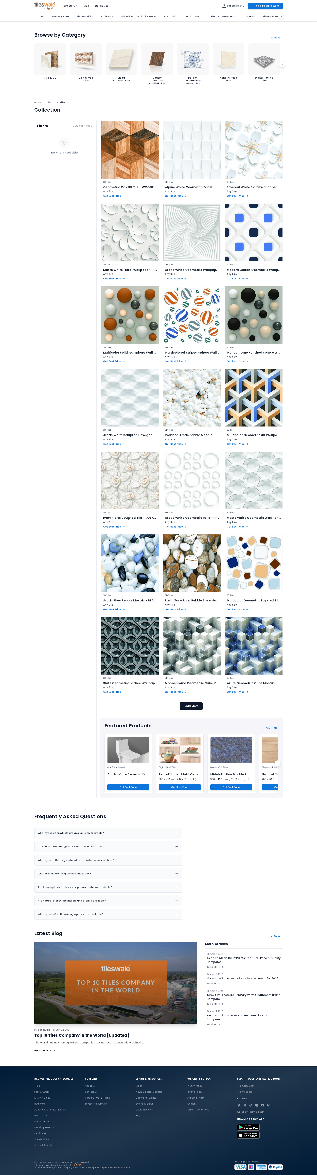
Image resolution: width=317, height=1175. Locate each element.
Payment (192, 1103)
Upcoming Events (146, 1097)
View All (276, 37)
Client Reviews (144, 1109)
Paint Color (40, 1115)
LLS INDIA (76, 1165)
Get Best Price (128, 787)
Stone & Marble (43, 1145)
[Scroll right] (282, 64)
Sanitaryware (42, 1091)
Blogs (139, 1085)
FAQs (139, 1115)
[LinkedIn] (256, 1105)
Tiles (49, 102)
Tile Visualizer (245, 1091)
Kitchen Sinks (42, 1097)
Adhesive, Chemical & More (50, 1109)
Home (38, 102)
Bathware (39, 1103)
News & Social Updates (149, 1091)
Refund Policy (194, 1091)
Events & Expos (144, 1103)
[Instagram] (268, 1105)
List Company (235, 6)
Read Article (42, 1050)
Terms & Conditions (198, 1109)
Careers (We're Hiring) (98, 1097)
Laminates (40, 1133)
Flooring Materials (45, 1127)
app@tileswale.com (253, 1111)
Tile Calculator (245, 1085)
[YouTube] (262, 1105)
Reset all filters (82, 126)
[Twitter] (245, 1105)
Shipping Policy (196, 1097)
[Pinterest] (250, 1105)
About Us (90, 1085)
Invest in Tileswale (96, 1103)
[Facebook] (239, 1105)
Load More (191, 706)
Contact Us (91, 1091)
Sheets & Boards (43, 1139)
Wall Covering (42, 1121)
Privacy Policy (194, 1085)
